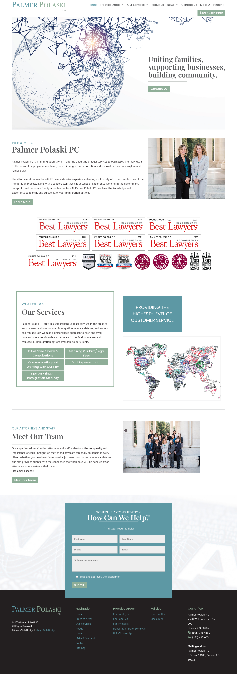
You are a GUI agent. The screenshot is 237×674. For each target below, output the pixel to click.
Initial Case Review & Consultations (43, 353)
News (170, 5)
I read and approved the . (100, 576)
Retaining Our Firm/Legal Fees (86, 353)
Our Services (136, 5)
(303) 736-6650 (211, 13)
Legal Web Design (46, 630)
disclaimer (114, 576)
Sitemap (80, 648)
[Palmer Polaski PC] (39, 10)
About (79, 628)
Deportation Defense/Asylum (130, 628)
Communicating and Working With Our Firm (43, 364)
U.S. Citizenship (122, 633)
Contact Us (189, 5)
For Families (120, 619)
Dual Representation (86, 362)
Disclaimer (156, 619)
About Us (158, 5)
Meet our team (25, 480)
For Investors (120, 624)
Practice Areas (110, 5)
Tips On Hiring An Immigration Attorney (43, 375)
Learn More (22, 202)
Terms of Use (158, 614)
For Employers (121, 614)
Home (93, 5)
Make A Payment (212, 5)
